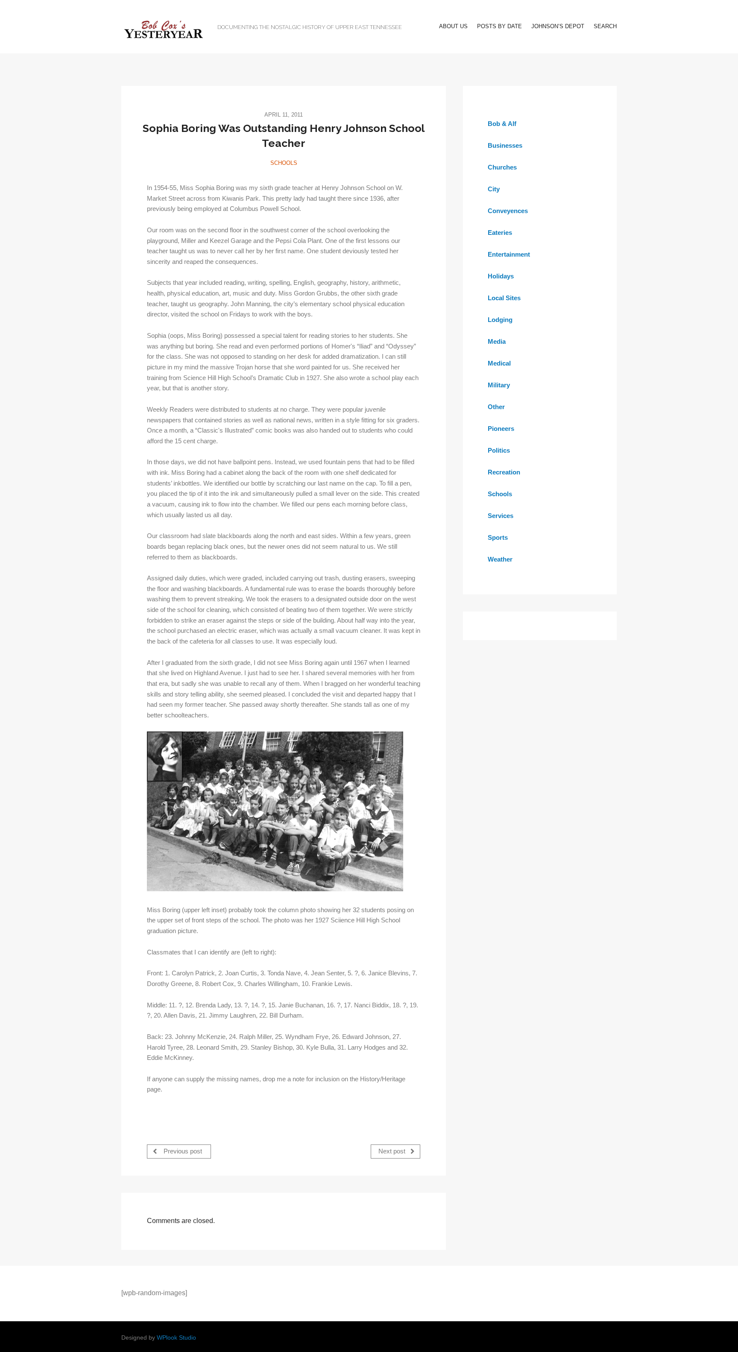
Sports (498, 537)
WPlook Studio (176, 1337)
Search (605, 26)
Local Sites (504, 297)
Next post (392, 1151)
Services (500, 515)
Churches (502, 167)
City (494, 189)
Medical (499, 363)
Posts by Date (499, 26)
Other (496, 406)
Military (499, 385)
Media (497, 341)
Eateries (500, 232)
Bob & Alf (502, 123)
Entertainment (509, 254)
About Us (453, 26)
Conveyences (508, 210)
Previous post (182, 1151)
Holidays (501, 276)
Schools (283, 163)
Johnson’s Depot (557, 26)
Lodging (500, 319)
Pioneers (501, 428)
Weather (500, 559)
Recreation (504, 472)
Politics (499, 450)
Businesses (505, 145)
